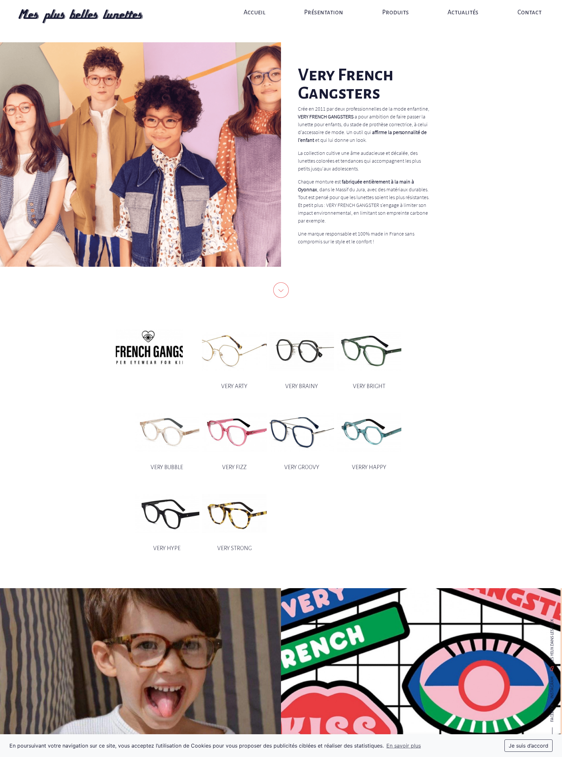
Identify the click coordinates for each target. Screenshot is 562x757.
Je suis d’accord (528, 745)
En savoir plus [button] (403, 745)
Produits (395, 12)
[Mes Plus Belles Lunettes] (81, 16)
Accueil (254, 12)
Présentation (323, 12)
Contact (529, 12)
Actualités (463, 12)
